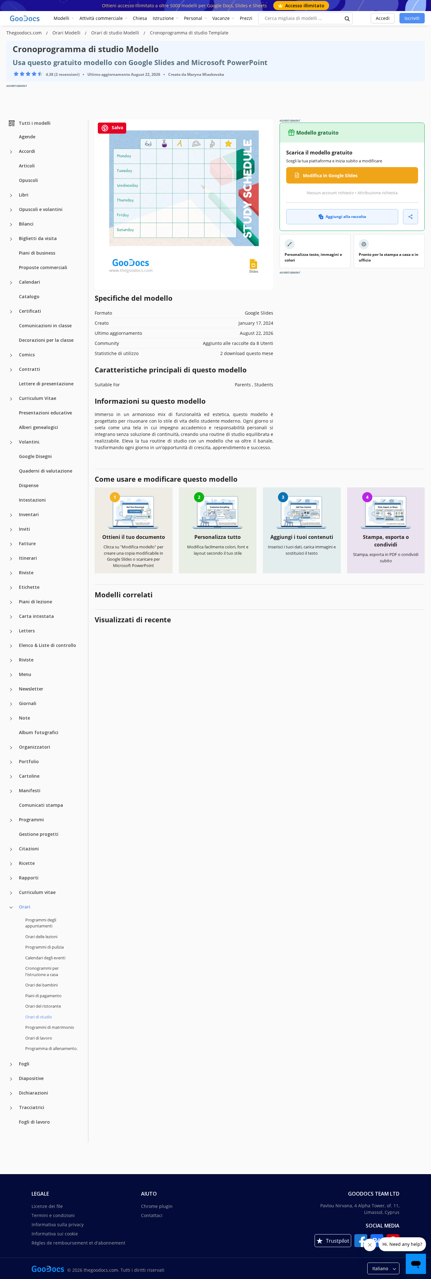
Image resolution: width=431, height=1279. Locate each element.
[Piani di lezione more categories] (11, 602)
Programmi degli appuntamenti (40, 923)
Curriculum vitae (37, 892)
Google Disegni (35, 456)
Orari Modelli (67, 33)
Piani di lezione (35, 602)
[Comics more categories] (11, 355)
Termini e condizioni (53, 1215)
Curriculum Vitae (37, 398)
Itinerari (28, 558)
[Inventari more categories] (11, 515)
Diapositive (31, 1078)
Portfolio (29, 761)
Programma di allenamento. (51, 1048)
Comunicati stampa (41, 805)
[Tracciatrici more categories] (11, 1108)
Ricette (27, 863)
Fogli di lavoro (34, 1122)
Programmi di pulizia (44, 947)
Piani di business (37, 253)
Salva (116, 127)
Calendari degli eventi (45, 958)
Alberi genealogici (38, 427)
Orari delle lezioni (41, 936)
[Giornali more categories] (11, 704)
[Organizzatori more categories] (11, 747)
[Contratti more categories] (11, 370)
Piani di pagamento (43, 995)
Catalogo (29, 296)
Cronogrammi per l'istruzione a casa (42, 971)
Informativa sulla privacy (58, 1225)
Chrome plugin (157, 1206)
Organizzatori (34, 747)
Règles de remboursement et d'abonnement (78, 1243)
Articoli (27, 166)
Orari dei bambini (41, 985)
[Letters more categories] (11, 631)
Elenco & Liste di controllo (47, 645)
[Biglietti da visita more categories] (11, 239)
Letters (27, 631)
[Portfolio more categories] (11, 762)
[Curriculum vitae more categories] (11, 893)
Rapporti (28, 878)
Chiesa (140, 18)
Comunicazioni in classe (45, 326)
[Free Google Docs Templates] (25, 18)
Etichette (29, 587)
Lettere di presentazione (46, 384)
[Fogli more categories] (11, 1064)
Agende (27, 137)
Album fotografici (38, 732)
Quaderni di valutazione (45, 471)
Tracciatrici (31, 1107)
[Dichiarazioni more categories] (11, 1093)
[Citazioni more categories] (11, 849)
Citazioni (29, 849)
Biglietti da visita (38, 238)
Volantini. (29, 442)
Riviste (26, 573)
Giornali (27, 703)
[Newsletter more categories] (11, 689)
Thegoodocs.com (24, 33)
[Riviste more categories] (11, 573)
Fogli (24, 1064)
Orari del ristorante (43, 1006)
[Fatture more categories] (11, 544)
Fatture (27, 543)
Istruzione (163, 18)
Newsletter (31, 689)
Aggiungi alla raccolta (346, 216)
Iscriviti (412, 18)
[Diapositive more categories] (11, 1079)
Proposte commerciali (43, 267)
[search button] (347, 18)
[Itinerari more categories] (11, 559)
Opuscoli (28, 180)
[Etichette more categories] (11, 588)
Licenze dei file (47, 1206)
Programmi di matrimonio (49, 1027)
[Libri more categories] (11, 195)
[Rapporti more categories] (11, 878)
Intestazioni (32, 500)
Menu (25, 674)
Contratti (29, 369)
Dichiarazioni (33, 1093)
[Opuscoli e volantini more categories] (11, 210)
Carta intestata (36, 616)
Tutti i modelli (34, 123)
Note (24, 718)
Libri (23, 195)
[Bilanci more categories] (11, 224)
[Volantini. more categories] (11, 442)
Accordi (27, 151)
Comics (27, 355)
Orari (24, 907)
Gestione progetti (38, 834)
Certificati (30, 311)
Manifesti (29, 790)
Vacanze (221, 18)
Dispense (28, 485)
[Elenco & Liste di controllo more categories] (11, 646)
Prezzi (246, 18)
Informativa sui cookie (55, 1234)
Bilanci (26, 224)
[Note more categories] (11, 718)
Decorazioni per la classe (46, 340)
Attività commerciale (101, 18)
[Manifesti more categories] (11, 791)
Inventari (29, 514)
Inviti (24, 529)
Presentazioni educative (45, 413)
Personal (193, 18)
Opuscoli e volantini (40, 209)
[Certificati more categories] (11, 312)
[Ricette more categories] (11, 864)
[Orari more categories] (11, 907)
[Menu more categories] (11, 675)
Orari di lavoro (38, 1038)
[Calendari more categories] (11, 282)
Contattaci (151, 1215)
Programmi (31, 820)
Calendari (29, 282)
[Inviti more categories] (11, 529)
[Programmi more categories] (11, 820)
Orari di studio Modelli (115, 33)
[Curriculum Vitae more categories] (11, 399)
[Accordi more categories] (11, 152)
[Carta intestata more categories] (11, 617)
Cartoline (29, 776)
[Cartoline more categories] (11, 776)
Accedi (383, 18)
